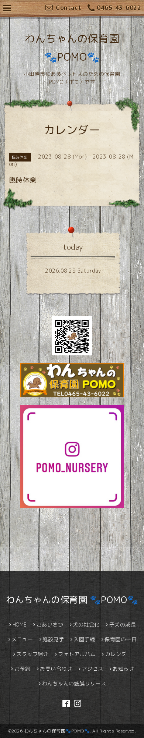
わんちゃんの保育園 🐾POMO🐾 (72, 599)
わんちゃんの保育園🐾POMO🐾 (57, 731)
